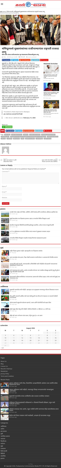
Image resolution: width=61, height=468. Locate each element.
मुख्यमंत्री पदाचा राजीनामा (30, 138)
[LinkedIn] (32, 464)
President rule (5, 136)
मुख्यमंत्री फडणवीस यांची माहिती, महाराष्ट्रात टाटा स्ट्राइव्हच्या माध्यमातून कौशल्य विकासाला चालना (34, 290)
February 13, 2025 (29, 118)
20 (30, 340)
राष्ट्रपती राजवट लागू (48, 138)
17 (5, 340)
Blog (2, 364)
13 (30, 338)
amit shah (7, 134)
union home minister (53, 136)
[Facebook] (30, 464)
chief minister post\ (17, 134)
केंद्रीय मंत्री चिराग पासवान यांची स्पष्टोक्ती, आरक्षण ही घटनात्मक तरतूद (29, 415)
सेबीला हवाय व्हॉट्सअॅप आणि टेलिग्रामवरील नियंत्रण (9, 160)
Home (4, 12)
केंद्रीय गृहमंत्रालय (16, 138)
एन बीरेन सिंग (9, 138)
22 (47, 340)
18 (14, 340)
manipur (26, 134)
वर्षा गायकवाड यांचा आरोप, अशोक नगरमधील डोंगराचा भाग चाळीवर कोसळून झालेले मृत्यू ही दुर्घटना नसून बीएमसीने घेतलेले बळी (35, 271)
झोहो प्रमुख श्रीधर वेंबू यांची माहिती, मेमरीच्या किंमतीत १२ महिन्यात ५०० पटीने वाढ (30, 309)
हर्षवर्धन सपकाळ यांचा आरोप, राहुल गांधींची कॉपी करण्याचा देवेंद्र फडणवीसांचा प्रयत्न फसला (34, 409)
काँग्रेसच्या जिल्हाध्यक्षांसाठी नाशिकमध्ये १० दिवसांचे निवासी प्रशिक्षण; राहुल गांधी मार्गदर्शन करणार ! (32, 403)
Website (4, 197)
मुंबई (2, 446)
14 (39, 338)
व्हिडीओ (3, 453)
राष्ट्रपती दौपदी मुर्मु (39, 138)
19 (22, 340)
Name (4, 186)
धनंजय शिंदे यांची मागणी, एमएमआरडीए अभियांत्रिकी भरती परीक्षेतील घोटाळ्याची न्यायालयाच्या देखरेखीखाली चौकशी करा (33, 264)
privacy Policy (5, 374)
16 (55, 338)
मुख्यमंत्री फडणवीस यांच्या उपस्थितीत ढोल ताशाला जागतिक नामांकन (29, 396)
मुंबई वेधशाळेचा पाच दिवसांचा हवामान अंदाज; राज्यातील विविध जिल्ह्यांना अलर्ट (30, 218)
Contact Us (4, 366)
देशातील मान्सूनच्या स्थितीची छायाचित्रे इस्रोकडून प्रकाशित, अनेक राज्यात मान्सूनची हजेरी (32, 225)
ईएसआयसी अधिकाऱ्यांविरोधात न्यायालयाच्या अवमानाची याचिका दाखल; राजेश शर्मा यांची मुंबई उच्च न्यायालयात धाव (35, 277)
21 (39, 340)
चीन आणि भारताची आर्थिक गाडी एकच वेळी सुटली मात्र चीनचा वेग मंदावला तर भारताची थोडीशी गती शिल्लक (34, 296)
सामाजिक (3, 456)
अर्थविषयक (3, 426)
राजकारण (3, 448)
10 (5, 338)
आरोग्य (2, 429)
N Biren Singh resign (35, 134)
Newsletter (4, 371)
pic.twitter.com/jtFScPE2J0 (13, 114)
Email (4, 192)
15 (47, 338)
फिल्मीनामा (3, 441)
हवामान (3, 458)
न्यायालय (3, 439)
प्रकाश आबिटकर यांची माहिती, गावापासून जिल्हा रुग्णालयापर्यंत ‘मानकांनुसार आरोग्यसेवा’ (31, 390)
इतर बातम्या (4, 431)
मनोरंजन (3, 444)
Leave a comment (32, 57)
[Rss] (29, 464)
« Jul (2, 348)
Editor (4, 57)
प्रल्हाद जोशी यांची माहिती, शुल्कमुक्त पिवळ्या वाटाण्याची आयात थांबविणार (50, 160)
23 (55, 340)
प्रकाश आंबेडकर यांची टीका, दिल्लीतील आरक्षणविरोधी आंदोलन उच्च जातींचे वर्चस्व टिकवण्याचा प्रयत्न (33, 384)
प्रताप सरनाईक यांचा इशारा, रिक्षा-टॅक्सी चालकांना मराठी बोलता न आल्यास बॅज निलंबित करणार (34, 257)
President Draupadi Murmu (48, 134)
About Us (3, 361)
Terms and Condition (7, 376)
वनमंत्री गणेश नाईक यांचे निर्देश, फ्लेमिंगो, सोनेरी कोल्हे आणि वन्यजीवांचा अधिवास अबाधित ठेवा (34, 212)
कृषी (2, 434)
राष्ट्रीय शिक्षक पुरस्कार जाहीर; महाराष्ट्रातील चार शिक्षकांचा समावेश (26, 251)
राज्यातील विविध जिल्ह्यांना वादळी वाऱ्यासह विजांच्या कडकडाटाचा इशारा (28, 238)
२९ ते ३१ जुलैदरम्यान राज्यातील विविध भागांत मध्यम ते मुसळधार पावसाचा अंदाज (30, 231)
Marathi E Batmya (6, 369)
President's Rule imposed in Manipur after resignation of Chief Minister (28, 136)
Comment (5, 171)
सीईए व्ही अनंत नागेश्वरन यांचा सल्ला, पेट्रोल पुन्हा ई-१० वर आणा (26, 315)
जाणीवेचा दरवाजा (5, 436)
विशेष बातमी (10, 12)
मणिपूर (22, 138)
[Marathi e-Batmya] (30, 4)
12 (22, 338)
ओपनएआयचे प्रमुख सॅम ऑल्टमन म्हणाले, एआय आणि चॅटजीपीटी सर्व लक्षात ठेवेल (30, 302)
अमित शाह (3, 138)
